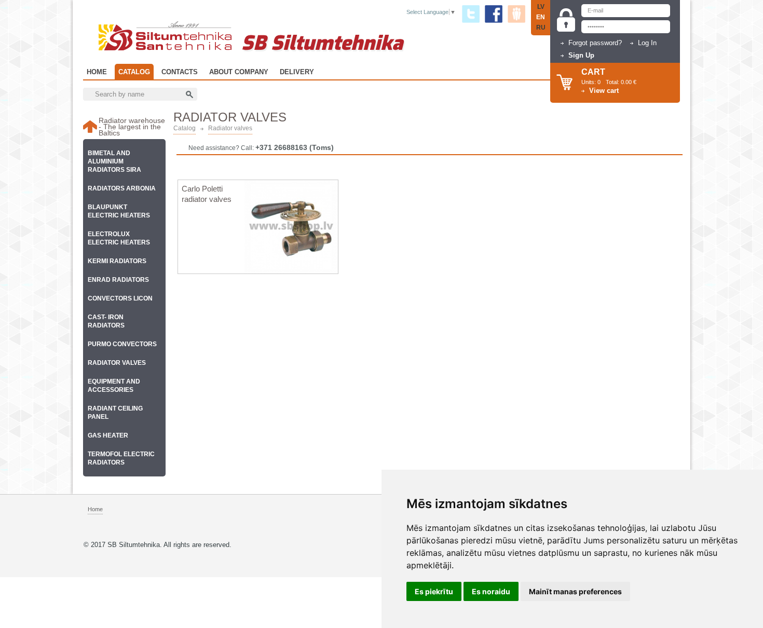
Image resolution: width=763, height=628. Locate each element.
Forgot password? (595, 43)
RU (541, 27)
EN (540, 17)
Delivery (297, 72)
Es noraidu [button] (491, 591)
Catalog (134, 72)
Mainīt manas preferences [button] (575, 591)
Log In (647, 43)
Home (97, 72)
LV (540, 6)
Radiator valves (230, 128)
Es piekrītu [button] (434, 591)
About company (238, 72)
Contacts (179, 72)
